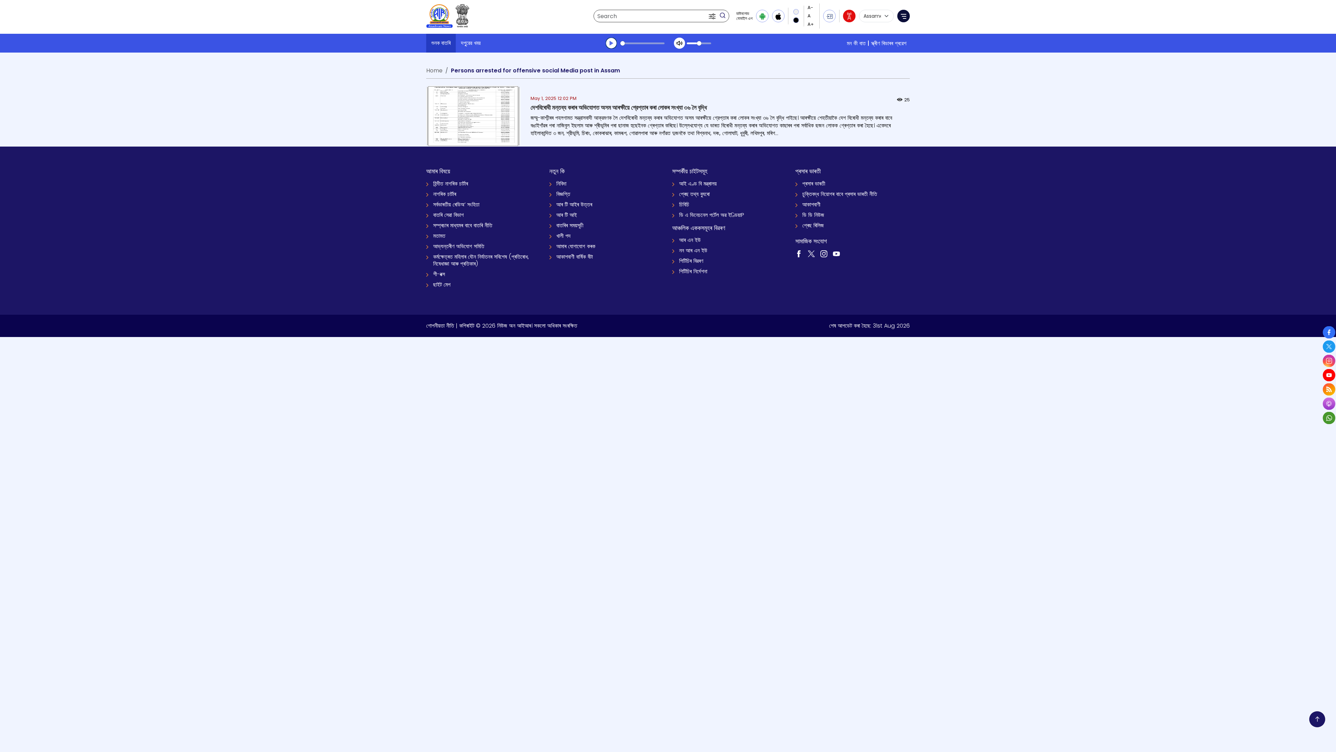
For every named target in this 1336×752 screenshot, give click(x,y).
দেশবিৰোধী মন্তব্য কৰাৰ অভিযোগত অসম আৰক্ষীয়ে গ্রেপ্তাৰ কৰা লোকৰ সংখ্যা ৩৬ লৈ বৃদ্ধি (619, 107)
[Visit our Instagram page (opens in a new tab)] (823, 253)
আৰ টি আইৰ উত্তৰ (574, 205)
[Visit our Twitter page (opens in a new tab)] (811, 253)
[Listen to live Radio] (849, 16)
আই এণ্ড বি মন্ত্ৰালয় (698, 184)
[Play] (611, 43)
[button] (713, 16)
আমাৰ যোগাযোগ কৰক (575, 246)
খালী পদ (563, 236)
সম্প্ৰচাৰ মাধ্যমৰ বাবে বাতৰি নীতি (462, 225)
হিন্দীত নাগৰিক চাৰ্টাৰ (450, 184)
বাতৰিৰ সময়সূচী (569, 225)
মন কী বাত (856, 43)
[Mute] (679, 43)
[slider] (642, 43)
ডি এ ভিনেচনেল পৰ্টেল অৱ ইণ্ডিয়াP (711, 215)
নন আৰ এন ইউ (693, 250)
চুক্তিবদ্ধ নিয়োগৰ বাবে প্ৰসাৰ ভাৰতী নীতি (839, 194)
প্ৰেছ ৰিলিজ (813, 225)
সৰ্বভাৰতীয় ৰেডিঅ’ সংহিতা (456, 205)
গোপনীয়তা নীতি (440, 326)
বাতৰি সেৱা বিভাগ (448, 215)
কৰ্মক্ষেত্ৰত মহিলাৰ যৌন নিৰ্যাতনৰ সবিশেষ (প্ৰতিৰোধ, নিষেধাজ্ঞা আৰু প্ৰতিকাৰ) (481, 260)
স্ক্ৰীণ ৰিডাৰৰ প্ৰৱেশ (888, 43)
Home (434, 70)
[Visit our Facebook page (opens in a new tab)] (798, 253)
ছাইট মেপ (442, 285)
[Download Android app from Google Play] (762, 16)
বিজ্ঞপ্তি (563, 194)
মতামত (439, 236)
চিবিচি (684, 205)
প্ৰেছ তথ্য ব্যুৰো (694, 194)
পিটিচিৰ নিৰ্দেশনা (693, 271)
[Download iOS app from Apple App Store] (778, 16)
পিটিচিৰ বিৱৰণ (691, 261)
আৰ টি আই (566, 215)
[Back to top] (1317, 719)
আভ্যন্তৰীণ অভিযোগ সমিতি (458, 246)
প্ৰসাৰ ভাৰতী (813, 184)
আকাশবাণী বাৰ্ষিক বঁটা (574, 257)
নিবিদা (561, 184)
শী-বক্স (439, 274)
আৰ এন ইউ (690, 240)
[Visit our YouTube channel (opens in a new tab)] (836, 253)
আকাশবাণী (811, 205)
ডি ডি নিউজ (813, 215)
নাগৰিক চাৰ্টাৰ (444, 194)
